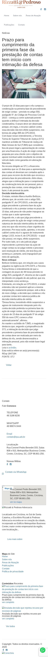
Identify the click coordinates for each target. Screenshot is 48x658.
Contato (21, 25)
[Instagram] (45, 9)
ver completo (8, 602)
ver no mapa (16, 502)
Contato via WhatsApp (15, 472)
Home (6, 15)
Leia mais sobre (14, 539)
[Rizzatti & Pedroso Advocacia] (21, 4)
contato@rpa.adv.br (16, 435)
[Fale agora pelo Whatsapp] (42, 650)
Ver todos (10, 626)
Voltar (8, 365)
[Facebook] (41, 9)
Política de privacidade (13, 571)
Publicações (9, 25)
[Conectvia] (8, 653)
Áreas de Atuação (33, 15)
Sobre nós (17, 15)
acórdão (12, 348)
